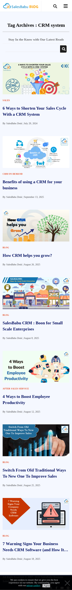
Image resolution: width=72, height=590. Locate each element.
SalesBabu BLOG (20, 7)
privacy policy (33, 585)
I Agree (46, 585)
